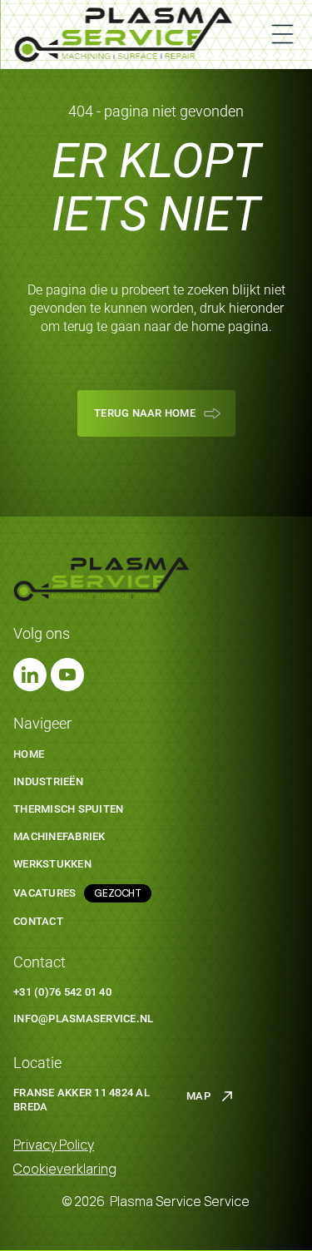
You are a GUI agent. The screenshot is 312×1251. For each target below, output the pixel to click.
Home (28, 754)
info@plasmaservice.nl (83, 1018)
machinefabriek (59, 836)
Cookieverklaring (64, 1169)
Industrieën (48, 781)
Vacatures (44, 893)
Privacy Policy (53, 1144)
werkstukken (52, 864)
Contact (38, 921)
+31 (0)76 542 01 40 (62, 992)
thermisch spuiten (68, 809)
